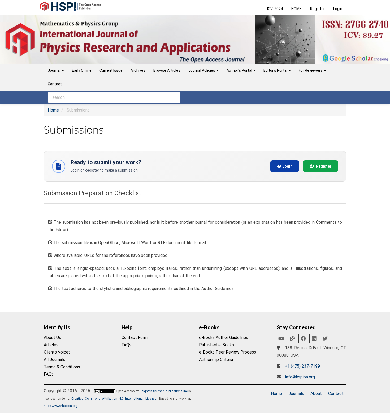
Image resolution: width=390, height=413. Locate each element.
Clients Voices (57, 352)
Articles (51, 344)
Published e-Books (216, 344)
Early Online (82, 70)
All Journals (54, 359)
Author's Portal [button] (240, 70)
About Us (52, 337)
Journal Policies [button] (202, 70)
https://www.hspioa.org (60, 406)
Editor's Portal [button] (275, 70)
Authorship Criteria (216, 359)
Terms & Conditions (62, 366)
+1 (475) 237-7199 (302, 366)
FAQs (49, 374)
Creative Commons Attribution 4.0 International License (114, 399)
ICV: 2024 (275, 9)
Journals (296, 393)
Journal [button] (54, 70)
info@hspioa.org (300, 377)
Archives (138, 70)
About (316, 393)
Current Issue (111, 70)
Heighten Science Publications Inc (164, 391)
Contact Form (135, 337)
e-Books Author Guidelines (223, 337)
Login (337, 9)
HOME (296, 9)
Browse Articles (166, 70)
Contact (55, 84)
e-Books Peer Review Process (227, 352)
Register (317, 9)
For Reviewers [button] (311, 70)
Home (53, 110)
